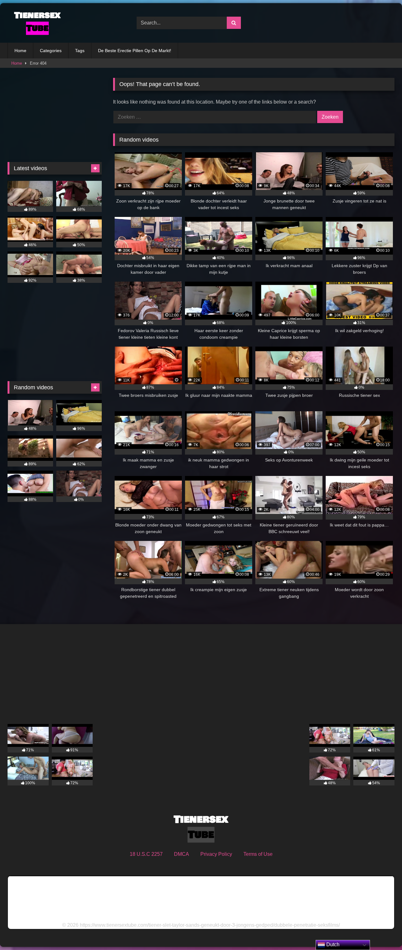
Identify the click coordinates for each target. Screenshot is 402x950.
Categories (51, 50)
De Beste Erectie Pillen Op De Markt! (134, 50)
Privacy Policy (216, 854)
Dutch (332, 944)
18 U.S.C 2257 (146, 854)
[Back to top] (382, 931)
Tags (79, 50)
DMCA (181, 854)
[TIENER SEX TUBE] (36, 23)
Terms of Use (258, 854)
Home (20, 50)
